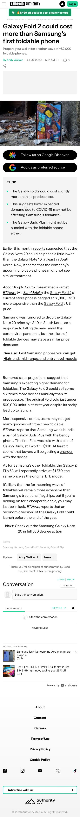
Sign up (70, 579)
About (40, 707)
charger (66, 451)
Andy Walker (15, 60)
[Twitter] (58, 771)
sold (55, 399)
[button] (40, 4)
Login (72, 4)
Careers (40, 728)
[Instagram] (22, 771)
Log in (61, 579)
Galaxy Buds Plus (30, 435)
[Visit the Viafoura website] (69, 685)
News (6, 542)
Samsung (8, 547)
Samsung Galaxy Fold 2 (26, 547)
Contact (40, 718)
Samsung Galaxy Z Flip (52, 547)
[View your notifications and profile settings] (73, 608)
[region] (40, 633)
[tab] (14, 608)
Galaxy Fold (53, 303)
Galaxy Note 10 (29, 259)
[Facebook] (5, 771)
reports (39, 248)
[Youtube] (40, 771)
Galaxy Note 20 (15, 254)
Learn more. (68, 19)
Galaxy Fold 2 (60, 292)
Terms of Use (40, 739)
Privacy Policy (40, 749)
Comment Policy (33, 571)
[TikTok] (75, 771)
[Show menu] (4, 4)
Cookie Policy (40, 760)
